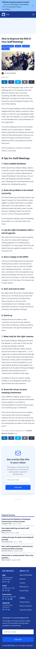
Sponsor (23, 579)
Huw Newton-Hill (7, 542)
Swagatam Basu (7, 524)
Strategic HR (5, 49)
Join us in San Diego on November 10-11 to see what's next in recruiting (15, 5)
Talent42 (6, 603)
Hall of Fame (24, 591)
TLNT (4, 586)
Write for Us (24, 587)
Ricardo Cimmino (7, 551)
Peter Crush (5, 533)
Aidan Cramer (6, 560)
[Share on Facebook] (11, 82)
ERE (3, 575)
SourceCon (6, 594)
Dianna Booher (11, 73)
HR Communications (7, 46)
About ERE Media (26, 575)
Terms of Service (26, 606)
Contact (22, 583)
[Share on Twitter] (18, 82)
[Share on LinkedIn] (4, 82)
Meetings (17, 46)
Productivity (26, 46)
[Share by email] (25, 82)
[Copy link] (31, 82)
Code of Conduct (26, 610)
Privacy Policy (24, 602)
